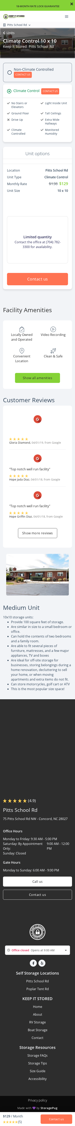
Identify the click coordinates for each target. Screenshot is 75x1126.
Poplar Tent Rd (37, 989)
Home (37, 1006)
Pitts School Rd (37, 981)
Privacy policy (37, 1100)
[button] (33, 963)
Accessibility (37, 1079)
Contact (37, 1038)
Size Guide (37, 1071)
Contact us (37, 279)
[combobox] (37, 950)
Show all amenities (37, 378)
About (37, 1014)
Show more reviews (37, 533)
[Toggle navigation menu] (68, 16)
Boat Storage (37, 1030)
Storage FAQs (37, 1055)
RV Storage (37, 1022)
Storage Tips (37, 1063)
